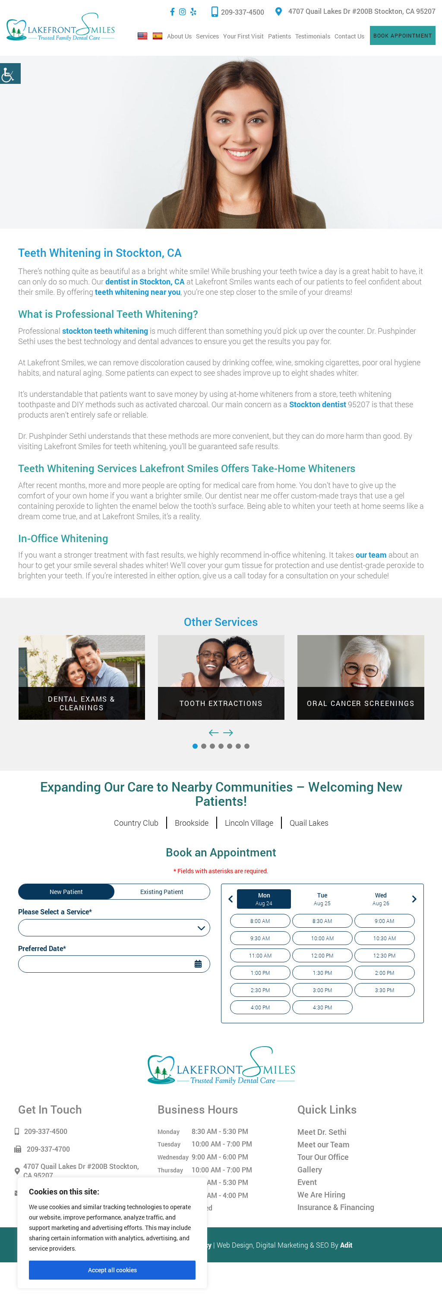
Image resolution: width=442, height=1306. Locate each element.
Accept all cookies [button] (112, 1270)
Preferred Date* (42, 948)
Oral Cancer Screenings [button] (240, 703)
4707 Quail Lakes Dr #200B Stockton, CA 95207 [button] (362, 11)
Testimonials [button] (312, 36)
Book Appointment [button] (402, 35)
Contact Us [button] (349, 36)
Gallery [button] (309, 1169)
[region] (112, 1233)
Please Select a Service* (55, 911)
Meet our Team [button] (323, 1144)
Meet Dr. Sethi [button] (322, 1132)
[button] (10, 73)
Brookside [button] (191, 822)
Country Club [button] (136, 822)
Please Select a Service (54, 928)
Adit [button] (346, 1244)
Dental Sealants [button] (380, 703)
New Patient (66, 892)
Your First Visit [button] (243, 36)
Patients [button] (279, 36)
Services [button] (207, 36)
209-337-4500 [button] (242, 11)
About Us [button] (179, 36)
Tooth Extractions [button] (100, 703)
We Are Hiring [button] (321, 1194)
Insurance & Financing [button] (335, 1207)
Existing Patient (161, 892)
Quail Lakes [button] (309, 822)
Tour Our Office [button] (323, 1157)
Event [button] (307, 1182)
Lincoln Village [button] (249, 822)
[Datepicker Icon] (199, 964)
